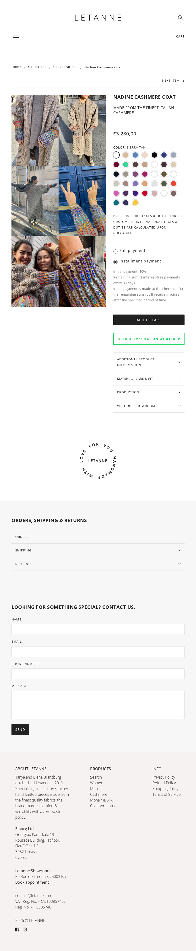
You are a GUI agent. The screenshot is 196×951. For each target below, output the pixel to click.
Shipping (23, 550)
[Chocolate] (164, 164)
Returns (22, 564)
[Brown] (135, 164)
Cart (180, 36)
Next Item (171, 80)
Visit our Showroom (136, 406)
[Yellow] (135, 203)
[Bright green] (126, 164)
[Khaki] (164, 174)
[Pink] (116, 193)
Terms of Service (166, 794)
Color (119, 147)
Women (96, 782)
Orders (21, 536)
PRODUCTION (128, 392)
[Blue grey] (173, 155)
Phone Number (25, 664)
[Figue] (135, 174)
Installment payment (140, 261)
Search (96, 777)
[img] (180, 17)
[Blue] (164, 155)
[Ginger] (154, 174)
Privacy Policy (163, 777)
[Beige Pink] (145, 155)
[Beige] (126, 155)
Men (94, 788)
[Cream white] (173, 164)
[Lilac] (135, 184)
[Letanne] (98, 17)
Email (16, 641)
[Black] (154, 155)
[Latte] (173, 174)
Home (16, 67)
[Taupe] (173, 193)
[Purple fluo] (135, 193)
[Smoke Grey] (164, 193)
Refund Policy (164, 782)
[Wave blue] (126, 203)
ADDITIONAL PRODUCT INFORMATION (135, 362)
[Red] (145, 193)
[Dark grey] (126, 174)
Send (20, 729)
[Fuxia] (145, 174)
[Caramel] (154, 164)
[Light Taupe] (126, 184)
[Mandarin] (145, 184)
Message (19, 686)
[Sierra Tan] (116, 155)
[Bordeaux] (116, 164)
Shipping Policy (165, 788)
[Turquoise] (116, 203)
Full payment (133, 250)
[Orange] (173, 184)
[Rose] (154, 193)
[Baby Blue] (135, 155)
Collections (37, 67)
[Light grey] (116, 184)
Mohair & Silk (101, 800)
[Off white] (154, 184)
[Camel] (145, 164)
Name (16, 619)
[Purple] (126, 193)
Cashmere (98, 794)
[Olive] (164, 184)
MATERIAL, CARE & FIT (135, 378)
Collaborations (65, 67)
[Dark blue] (116, 174)
